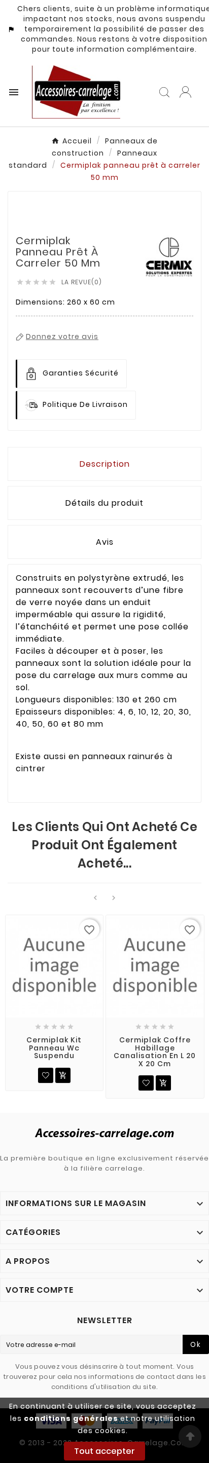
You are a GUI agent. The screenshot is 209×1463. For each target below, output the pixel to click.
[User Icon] (185, 92)
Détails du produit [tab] (104, 503)
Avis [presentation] (105, 542)
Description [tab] (105, 464)
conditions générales (71, 1418)
